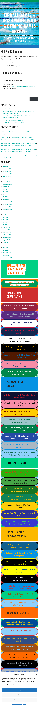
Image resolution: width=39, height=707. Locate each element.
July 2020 (5, 214)
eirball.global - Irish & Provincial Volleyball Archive (19, 420)
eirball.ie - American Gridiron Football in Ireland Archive (19, 307)
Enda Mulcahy (5, 137)
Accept (19, 690)
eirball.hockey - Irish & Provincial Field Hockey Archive (19, 356)
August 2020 (6, 212)
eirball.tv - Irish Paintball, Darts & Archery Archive (19, 595)
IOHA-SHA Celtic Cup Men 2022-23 (13, 120)
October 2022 (7, 176)
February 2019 (7, 252)
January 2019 (6, 255)
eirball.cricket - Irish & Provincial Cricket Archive (19, 364)
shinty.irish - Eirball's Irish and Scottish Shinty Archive (19, 514)
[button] (36, 674)
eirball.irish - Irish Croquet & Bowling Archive (19, 639)
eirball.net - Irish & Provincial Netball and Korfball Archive (19, 404)
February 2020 (7, 227)
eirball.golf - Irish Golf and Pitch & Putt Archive (19, 445)
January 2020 (6, 230)
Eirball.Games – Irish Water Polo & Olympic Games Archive (19, 23)
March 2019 (6, 250)
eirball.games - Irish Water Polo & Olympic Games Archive (19, 546)
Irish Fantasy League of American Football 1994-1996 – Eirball (18, 143)
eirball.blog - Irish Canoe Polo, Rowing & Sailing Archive (19, 554)
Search (3, 96)
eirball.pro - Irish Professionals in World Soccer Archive (19, 372)
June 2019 (5, 245)
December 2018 (7, 257)
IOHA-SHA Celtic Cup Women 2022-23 (14, 122)
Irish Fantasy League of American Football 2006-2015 (16, 145)
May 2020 (5, 219)
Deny (19, 695)
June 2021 (5, 189)
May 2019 (5, 247)
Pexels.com (22, 66)
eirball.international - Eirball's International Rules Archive (19, 498)
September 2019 (7, 237)
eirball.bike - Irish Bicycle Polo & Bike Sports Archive (19, 570)
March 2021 (6, 197)
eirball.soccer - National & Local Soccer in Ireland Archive (19, 339)
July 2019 (5, 242)
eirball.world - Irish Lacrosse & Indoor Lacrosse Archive (19, 412)
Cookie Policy (15, 704)
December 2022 (7, 171)
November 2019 (7, 232)
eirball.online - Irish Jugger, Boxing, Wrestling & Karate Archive (19, 587)
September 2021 (7, 184)
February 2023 (7, 169)
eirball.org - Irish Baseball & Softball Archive (19, 331)
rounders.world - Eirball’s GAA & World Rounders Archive (19, 489)
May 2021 (5, 191)
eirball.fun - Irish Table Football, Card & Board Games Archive (19, 656)
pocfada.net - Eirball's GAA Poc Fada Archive (19, 506)
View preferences (19, 700)
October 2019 (7, 235)
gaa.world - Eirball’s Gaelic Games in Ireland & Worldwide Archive (19, 473)
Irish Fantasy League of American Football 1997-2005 (16, 151)
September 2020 (7, 209)
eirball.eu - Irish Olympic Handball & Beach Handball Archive (19, 437)
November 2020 (7, 204)
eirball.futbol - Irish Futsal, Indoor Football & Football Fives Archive (19, 623)
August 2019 (6, 240)
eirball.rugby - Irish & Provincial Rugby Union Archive (19, 348)
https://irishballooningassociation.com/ (23, 86)
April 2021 (5, 194)
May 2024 (5, 166)
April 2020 (5, 222)
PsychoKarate (7, 108)
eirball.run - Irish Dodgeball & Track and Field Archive (19, 578)
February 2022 (7, 179)
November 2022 (7, 174)
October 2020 (7, 207)
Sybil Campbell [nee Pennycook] (10, 131)
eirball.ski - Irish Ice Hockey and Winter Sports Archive (19, 323)
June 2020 (5, 217)
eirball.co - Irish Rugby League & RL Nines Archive (19, 429)
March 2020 (6, 224)
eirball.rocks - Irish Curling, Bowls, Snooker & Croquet (19, 631)
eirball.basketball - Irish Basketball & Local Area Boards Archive (19, 315)
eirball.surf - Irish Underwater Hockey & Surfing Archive (19, 603)
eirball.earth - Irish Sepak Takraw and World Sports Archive (19, 647)
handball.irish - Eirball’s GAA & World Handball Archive (19, 481)
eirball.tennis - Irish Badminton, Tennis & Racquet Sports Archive (19, 453)
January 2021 (6, 199)
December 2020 (7, 202)
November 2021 (7, 181)
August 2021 (6, 186)
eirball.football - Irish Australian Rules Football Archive (19, 396)
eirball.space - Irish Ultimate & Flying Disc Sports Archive (20, 664)
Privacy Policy (23, 704)
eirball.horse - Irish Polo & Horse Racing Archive (19, 562)
